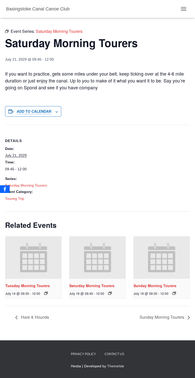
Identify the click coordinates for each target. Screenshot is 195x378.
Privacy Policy (83, 354)
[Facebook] (5, 189)
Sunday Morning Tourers (155, 285)
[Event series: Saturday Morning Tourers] (46, 293)
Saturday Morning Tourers (26, 185)
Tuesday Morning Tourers (27, 285)
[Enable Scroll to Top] (184, 367)
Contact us (114, 354)
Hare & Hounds (34, 317)
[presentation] (33, 257)
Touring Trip (14, 199)
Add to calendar (34, 111)
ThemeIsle (115, 366)
